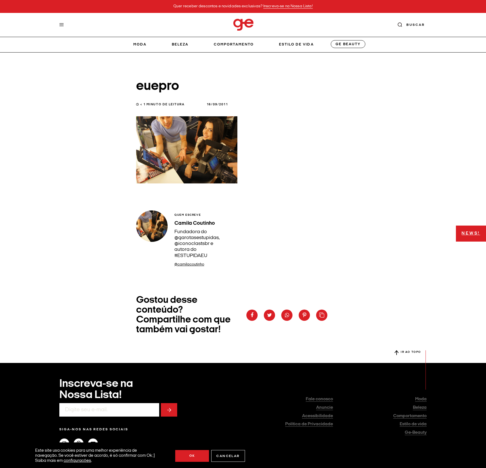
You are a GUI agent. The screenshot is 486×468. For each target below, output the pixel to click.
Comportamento (234, 44)
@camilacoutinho (189, 264)
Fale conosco (319, 399)
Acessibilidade (317, 416)
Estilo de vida (296, 44)
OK (192, 456)
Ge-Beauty (416, 432)
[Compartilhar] (252, 315)
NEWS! (471, 233)
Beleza (180, 44)
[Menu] (61, 24)
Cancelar (228, 456)
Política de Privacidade (309, 424)
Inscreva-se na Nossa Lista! (288, 6)
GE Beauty (348, 44)
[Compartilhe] (321, 315)
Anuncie (324, 407)
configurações (77, 461)
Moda (140, 44)
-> (169, 410)
